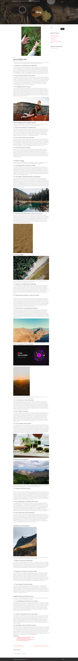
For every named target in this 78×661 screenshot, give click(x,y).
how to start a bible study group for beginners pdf (25, 639)
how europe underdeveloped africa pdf (23, 638)
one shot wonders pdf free (54, 35)
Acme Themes (28, 659)
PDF (14, 57)
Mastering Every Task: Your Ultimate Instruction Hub (26, 1)
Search (52, 27)
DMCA (62, 1)
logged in (18, 653)
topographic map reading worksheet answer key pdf (25, 637)
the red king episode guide (54, 36)
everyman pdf (53, 38)
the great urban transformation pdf (23, 640)
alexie (22, 60)
